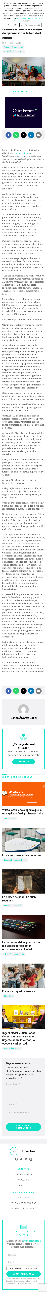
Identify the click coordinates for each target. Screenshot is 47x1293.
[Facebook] (16, 1159)
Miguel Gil (8, 996)
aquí (26, 1281)
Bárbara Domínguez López (15, 860)
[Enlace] (23, 1151)
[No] (44, 14)
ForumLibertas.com (12, 1048)
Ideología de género (15, 51)
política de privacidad (27, 1268)
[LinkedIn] (26, 1159)
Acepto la (23, 1268)
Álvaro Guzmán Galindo (14, 954)
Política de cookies (23, 1209)
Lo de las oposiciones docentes (21, 855)
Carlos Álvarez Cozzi (14, 47)
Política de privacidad (23, 1203)
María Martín (9, 818)
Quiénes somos (23, 1174)
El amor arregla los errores (18, 991)
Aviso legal (23, 1198)
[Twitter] (21, 1159)
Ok (9, 25)
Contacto (23, 1185)
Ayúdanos (23, 1180)
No (15, 25)
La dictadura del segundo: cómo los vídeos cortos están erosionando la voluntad (21, 946)
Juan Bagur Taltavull (12, 905)
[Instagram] (31, 1159)
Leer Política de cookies (30, 25)
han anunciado (21, 153)
